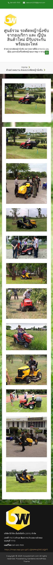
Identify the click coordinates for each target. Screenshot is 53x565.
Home (24, 67)
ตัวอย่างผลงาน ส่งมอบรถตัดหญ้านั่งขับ (24, 70)
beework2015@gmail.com (35, 2)
